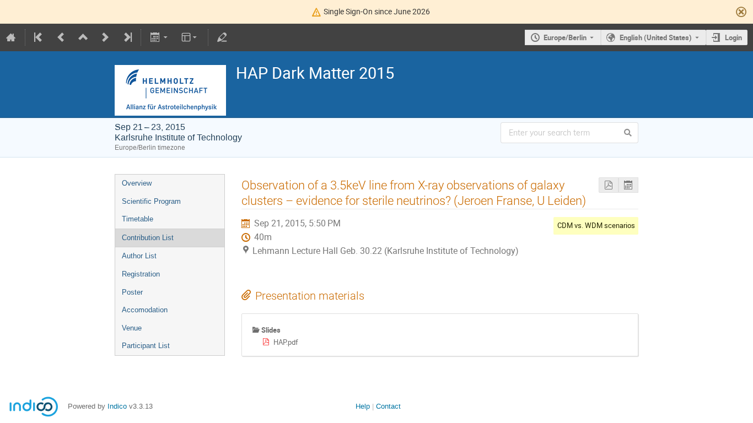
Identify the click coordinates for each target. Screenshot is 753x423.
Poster (132, 292)
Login (733, 37)
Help (363, 406)
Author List (139, 256)
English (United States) (656, 37)
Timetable (137, 219)
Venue (132, 328)
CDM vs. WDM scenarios (596, 225)
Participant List (146, 345)
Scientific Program (151, 201)
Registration (141, 274)
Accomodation (145, 310)
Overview (137, 183)
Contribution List (148, 238)
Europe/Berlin (565, 37)
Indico (117, 406)
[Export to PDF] (608, 185)
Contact (388, 406)
